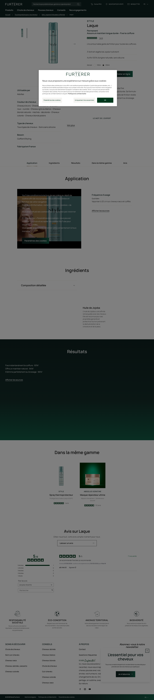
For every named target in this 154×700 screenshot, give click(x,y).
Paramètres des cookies (52, 100)
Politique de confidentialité (77, 94)
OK (105, 100)
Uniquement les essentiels (84, 100)
